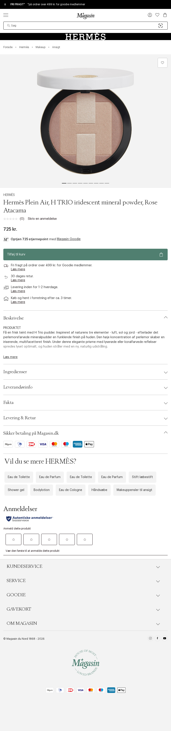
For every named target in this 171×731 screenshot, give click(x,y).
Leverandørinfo (18, 387)
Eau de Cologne (70, 490)
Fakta (8, 402)
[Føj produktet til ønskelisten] (162, 63)
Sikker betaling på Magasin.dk (31, 433)
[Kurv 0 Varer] (165, 15)
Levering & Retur (19, 418)
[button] (150, 15)
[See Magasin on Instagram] (150, 639)
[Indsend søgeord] (8, 25)
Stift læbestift (142, 477)
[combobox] (85, 26)
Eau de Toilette (19, 477)
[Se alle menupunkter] (5, 14)
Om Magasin (22, 623)
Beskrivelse (13, 318)
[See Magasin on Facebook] (158, 639)
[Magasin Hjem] (85, 15)
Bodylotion (42, 490)
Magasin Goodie (69, 239)
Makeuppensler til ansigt (134, 490)
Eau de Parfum (50, 477)
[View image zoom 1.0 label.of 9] (85, 121)
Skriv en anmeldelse (42, 218)
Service (16, 580)
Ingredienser (15, 372)
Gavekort (19, 609)
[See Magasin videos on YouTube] (165, 639)
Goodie (16, 595)
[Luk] (155, 413)
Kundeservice (24, 566)
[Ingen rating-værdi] (11, 219)
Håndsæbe (99, 490)
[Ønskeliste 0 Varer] (157, 15)
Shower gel (16, 490)
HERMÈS (9, 195)
